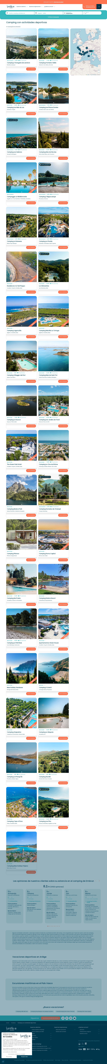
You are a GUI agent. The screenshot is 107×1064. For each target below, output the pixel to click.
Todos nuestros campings (38, 1029)
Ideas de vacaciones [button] (61, 1029)
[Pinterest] (66, 1018)
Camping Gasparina (14, 732)
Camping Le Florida (45, 241)
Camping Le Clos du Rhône (48, 464)
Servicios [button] (82, 1029)
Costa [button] (33, 1033)
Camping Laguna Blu (14, 331)
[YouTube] (74, 1018)
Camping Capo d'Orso (15, 821)
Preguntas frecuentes (19, 1060)
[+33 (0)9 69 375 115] (84, 6)
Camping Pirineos (13, 554)
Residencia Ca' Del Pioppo (16, 286)
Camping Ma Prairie (14, 598)
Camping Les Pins (45, 821)
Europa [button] (33, 1039)
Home (7, 1022)
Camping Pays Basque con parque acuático (42, 1011)
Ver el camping (31, 69)
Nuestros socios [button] (83, 1033)
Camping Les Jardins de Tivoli (49, 420)
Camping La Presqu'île (14, 777)
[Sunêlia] (10, 7)
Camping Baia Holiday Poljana (17, 866)
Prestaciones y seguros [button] (85, 1031)
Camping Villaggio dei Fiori (16, 375)
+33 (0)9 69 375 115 (90, 7)
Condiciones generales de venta (34, 1060)
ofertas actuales (58, 2)
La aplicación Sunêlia (88, 1060)
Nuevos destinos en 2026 (38, 1031)
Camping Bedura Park (14, 509)
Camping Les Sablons (14, 152)
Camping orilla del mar (22, 1011)
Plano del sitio (65, 1060)
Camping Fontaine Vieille (47, 63)
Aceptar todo (24, 1056)
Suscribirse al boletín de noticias (50, 1018)
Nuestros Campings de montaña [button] (39, 1050)
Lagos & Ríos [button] (35, 1037)
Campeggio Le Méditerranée (17, 197)
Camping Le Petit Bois (14, 643)
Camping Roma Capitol (47, 554)
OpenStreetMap (93, 74)
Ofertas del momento (61, 1031)
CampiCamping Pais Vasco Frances (65, 1011)
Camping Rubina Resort (47, 598)
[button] (3, 1061)
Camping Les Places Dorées (48, 107)
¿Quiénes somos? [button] (48, 6)
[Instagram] (70, 1018)
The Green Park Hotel (14, 464)
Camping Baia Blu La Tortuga (49, 331)
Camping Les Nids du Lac (15, 107)
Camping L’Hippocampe (47, 197)
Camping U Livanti (45, 687)
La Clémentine (44, 286)
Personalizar (9, 1056)
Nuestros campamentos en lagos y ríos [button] (41, 1048)
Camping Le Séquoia (46, 732)
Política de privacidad (48, 1060)
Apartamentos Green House (49, 643)
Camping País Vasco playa (84, 1011)
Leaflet (88, 74)
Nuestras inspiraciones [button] (35, 6)
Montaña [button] (34, 1035)
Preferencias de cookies (75, 1060)
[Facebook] (63, 1018)
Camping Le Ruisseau (14, 241)
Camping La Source (14, 420)
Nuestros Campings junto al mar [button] (39, 1046)
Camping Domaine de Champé (50, 509)
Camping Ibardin (45, 777)
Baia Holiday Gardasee (15, 687)
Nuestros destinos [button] (21, 6)
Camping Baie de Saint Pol (48, 375)
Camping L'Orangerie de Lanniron (18, 63)
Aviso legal (57, 1060)
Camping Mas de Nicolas (47, 152)
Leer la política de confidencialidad (10, 1051)
